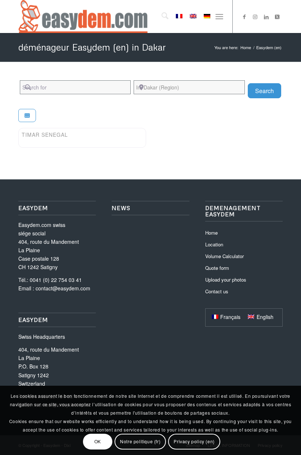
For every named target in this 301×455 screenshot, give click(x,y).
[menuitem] (161, 16)
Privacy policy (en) (194, 441)
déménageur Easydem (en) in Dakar (92, 47)
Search (268, 90)
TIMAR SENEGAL (45, 134)
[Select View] (27, 115)
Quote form (217, 267)
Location (214, 244)
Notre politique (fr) (140, 441)
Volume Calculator (224, 256)
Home (211, 232)
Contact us (216, 291)
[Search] (161, 16)
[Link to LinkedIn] (266, 16)
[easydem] (83, 16)
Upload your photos (225, 279)
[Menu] (219, 16)
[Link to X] (277, 16)
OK (97, 441)
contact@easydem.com (63, 288)
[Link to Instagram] (255, 16)
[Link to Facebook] (244, 16)
